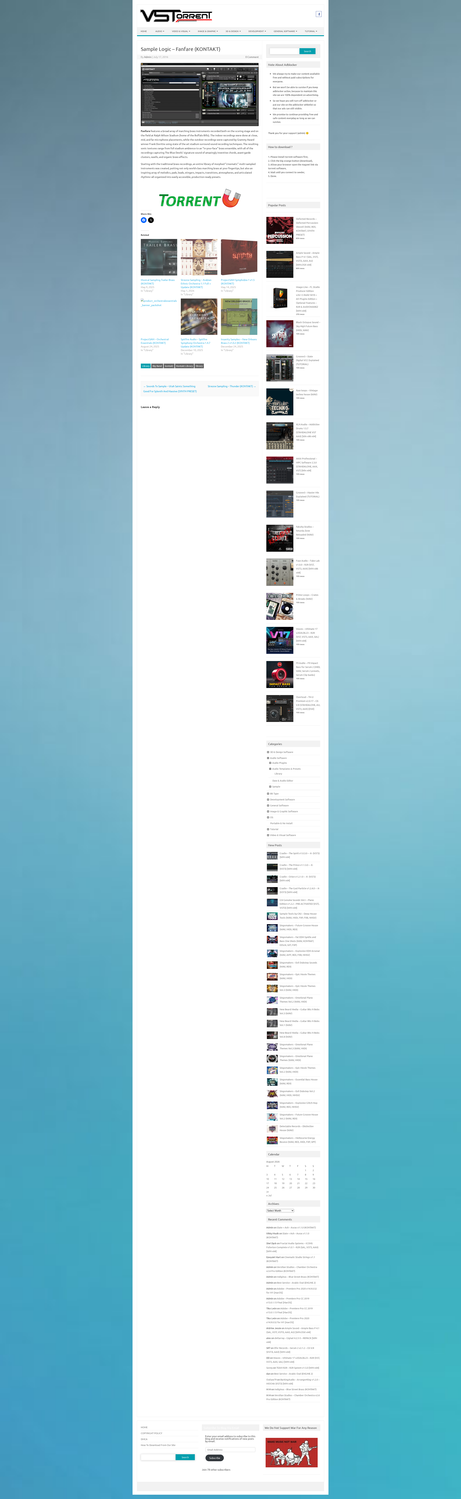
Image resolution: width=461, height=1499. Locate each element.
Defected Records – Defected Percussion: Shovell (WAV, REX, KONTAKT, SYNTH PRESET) (307, 226)
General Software (284, 31)
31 (267, 1191)
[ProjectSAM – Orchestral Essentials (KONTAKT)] (159, 317)
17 (267, 1183)
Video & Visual (180, 31)
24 (267, 1187)
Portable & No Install (281, 823)
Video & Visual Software (283, 835)
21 (298, 1183)
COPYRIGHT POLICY (151, 1433)
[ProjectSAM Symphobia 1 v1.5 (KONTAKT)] (239, 257)
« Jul (269, 1195)
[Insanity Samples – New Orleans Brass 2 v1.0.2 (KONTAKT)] (239, 317)
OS (271, 817)
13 (290, 1178)
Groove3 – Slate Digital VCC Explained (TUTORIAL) (307, 360)
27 (290, 1187)
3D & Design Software (281, 751)
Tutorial (310, 31)
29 (306, 1187)
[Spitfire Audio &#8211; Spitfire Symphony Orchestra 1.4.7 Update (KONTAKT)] (199, 317)
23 (314, 1183)
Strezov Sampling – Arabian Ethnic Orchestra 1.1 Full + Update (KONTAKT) (196, 283)
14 (298, 1178)
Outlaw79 (271, 1379)
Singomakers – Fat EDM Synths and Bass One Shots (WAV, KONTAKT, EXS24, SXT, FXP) (298, 940)
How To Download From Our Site (158, 1444)
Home (144, 31)
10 (267, 1178)
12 (283, 1178)
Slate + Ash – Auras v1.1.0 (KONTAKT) (296, 1227)
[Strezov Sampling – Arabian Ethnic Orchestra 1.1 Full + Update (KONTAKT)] (199, 257)
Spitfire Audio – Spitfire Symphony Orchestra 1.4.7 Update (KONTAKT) (195, 343)
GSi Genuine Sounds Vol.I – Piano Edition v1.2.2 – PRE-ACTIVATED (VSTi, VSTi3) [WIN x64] (299, 903)
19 (283, 1183)
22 (306, 1183)
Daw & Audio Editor (282, 780)
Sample (276, 786)
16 (314, 1178)
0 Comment (252, 56)
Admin (147, 56)
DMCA (144, 1439)
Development (256, 31)
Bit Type (274, 793)
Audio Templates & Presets (286, 768)
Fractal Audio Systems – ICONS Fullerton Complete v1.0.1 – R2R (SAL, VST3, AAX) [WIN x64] (292, 1247)
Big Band (157, 365)
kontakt (169, 365)
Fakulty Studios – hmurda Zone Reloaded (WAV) (305, 530)
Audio (158, 31)
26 (283, 1187)
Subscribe (214, 1457)
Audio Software (278, 757)
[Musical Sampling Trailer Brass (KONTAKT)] (159, 257)
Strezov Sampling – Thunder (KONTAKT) (232, 386)
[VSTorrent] (176, 21)
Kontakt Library (184, 365)
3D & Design (232, 31)
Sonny (269, 1367)
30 (314, 1187)
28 (298, 1187)
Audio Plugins (279, 762)
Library (145, 365)
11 (275, 1178)
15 (306, 1178)
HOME (144, 1427)
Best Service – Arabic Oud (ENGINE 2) (296, 1282)
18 (275, 1183)
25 (275, 1187)
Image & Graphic (207, 31)
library (199, 365)
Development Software (282, 799)
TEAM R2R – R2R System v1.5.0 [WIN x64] (297, 1367)
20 (290, 1183)
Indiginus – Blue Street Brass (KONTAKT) (298, 1276)
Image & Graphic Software (284, 811)
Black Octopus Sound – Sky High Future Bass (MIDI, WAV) (308, 326)
